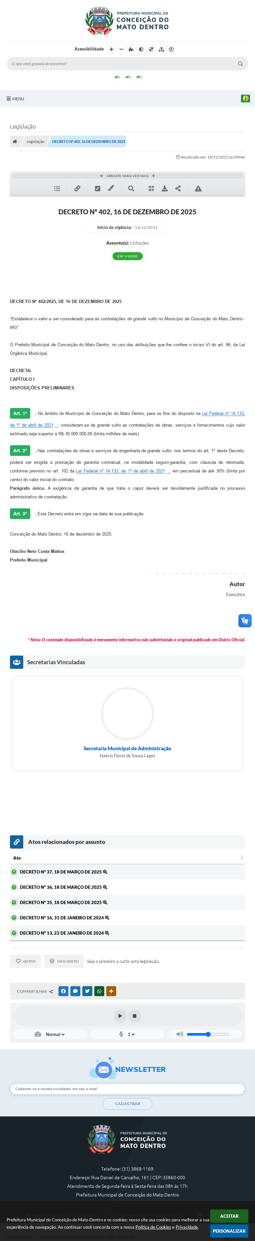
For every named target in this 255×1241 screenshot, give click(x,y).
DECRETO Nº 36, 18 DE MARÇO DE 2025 (61, 887)
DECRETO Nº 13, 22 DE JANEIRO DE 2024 (62, 933)
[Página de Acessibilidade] (171, 49)
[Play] (120, 1016)
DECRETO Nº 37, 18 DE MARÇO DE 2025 (61, 872)
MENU (18, 98)
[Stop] (134, 1016)
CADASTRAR (127, 1103)
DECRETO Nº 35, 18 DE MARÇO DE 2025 (61, 902)
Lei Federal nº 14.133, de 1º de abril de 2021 (120, 470)
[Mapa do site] (161, 49)
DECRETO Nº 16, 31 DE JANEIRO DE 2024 (62, 917)
